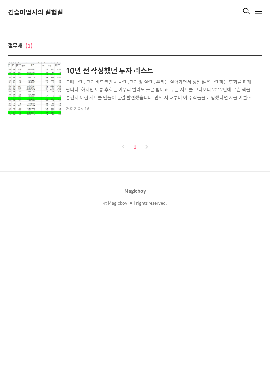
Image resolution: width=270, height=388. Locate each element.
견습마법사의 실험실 (35, 12)
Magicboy (135, 190)
